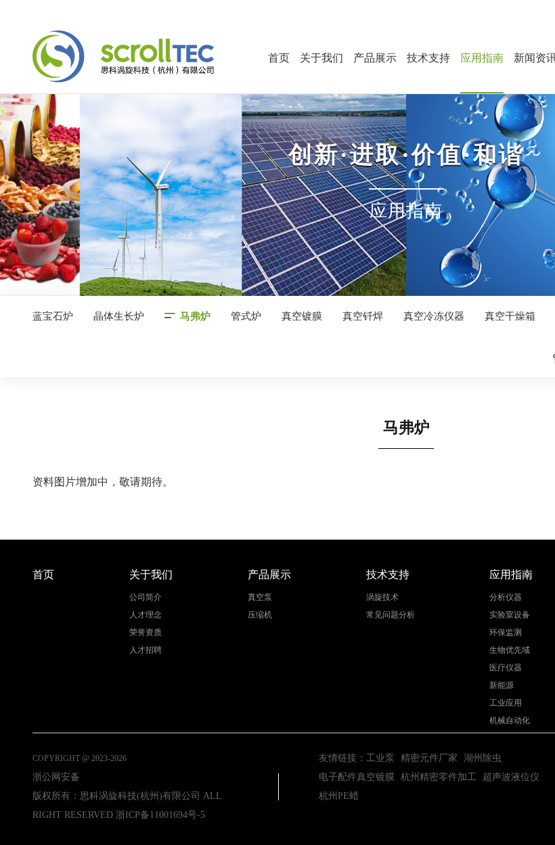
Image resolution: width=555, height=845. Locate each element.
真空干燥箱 (510, 316)
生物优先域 (509, 650)
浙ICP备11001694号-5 (160, 815)
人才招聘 (145, 650)
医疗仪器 (505, 668)
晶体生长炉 (118, 316)
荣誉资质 (145, 632)
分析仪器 (505, 597)
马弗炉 (195, 316)
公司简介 (145, 597)
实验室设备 (509, 615)
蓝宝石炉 (52, 316)
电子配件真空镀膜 (357, 777)
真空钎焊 (362, 316)
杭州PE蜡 (339, 796)
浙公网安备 (56, 777)
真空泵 (260, 597)
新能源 (501, 685)
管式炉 (246, 316)
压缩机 (260, 615)
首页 (279, 58)
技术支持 (428, 58)
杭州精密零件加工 (438, 777)
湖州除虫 (483, 758)
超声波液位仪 (511, 777)
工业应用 (505, 703)
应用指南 (482, 58)
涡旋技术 (382, 597)
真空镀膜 (302, 316)
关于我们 (321, 58)
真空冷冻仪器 (433, 316)
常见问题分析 (390, 615)
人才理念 (145, 615)
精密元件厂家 (429, 758)
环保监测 (505, 632)
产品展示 (375, 58)
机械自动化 (509, 720)
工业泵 (380, 758)
